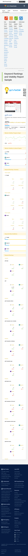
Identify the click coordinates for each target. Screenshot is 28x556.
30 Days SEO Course (18, 474)
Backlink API (16, 511)
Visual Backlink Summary (16, 42)
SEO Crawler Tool (4, 506)
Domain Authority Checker (19, 485)
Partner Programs (17, 523)
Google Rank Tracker (5, 478)
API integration (5, 12)
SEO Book (16, 478)
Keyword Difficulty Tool (5, 496)
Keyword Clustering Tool (5, 494)
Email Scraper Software (5, 483)
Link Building (21, 31)
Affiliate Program (17, 522)
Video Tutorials (17, 473)
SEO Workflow (17, 471)
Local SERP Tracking (5, 471)
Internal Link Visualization (6, 516)
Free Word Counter (17, 505)
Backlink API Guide (17, 514)
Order (9, 10)
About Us (16, 520)
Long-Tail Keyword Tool (5, 492)
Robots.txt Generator (5, 511)
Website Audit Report (5, 532)
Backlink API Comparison (19, 513)
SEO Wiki (16, 497)
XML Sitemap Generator (5, 509)
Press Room (16, 527)
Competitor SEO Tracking (6, 476)
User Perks (16, 525)
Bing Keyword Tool (4, 500)
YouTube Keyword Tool (5, 499)
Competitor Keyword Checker (6, 491)
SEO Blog (16, 492)
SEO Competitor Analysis (19, 487)
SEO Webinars (17, 476)
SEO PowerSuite (7, 1)
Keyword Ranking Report (5, 529)
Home (3, 10)
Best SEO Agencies (17, 499)
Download (15, 10)
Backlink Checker (4, 522)
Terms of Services (18, 551)
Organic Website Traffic (5, 61)
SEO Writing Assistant (5, 508)
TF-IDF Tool (3, 514)
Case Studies (16, 496)
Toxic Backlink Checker (5, 523)
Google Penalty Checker (18, 483)
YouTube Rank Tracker (5, 474)
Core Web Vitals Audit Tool (6, 513)
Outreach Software (4, 485)
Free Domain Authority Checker (20, 500)
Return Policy (3, 551)
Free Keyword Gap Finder (19, 502)
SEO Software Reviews (18, 494)
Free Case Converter (18, 504)
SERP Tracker (3, 473)
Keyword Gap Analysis (5, 497)
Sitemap (2, 553)
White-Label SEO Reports (5, 531)
